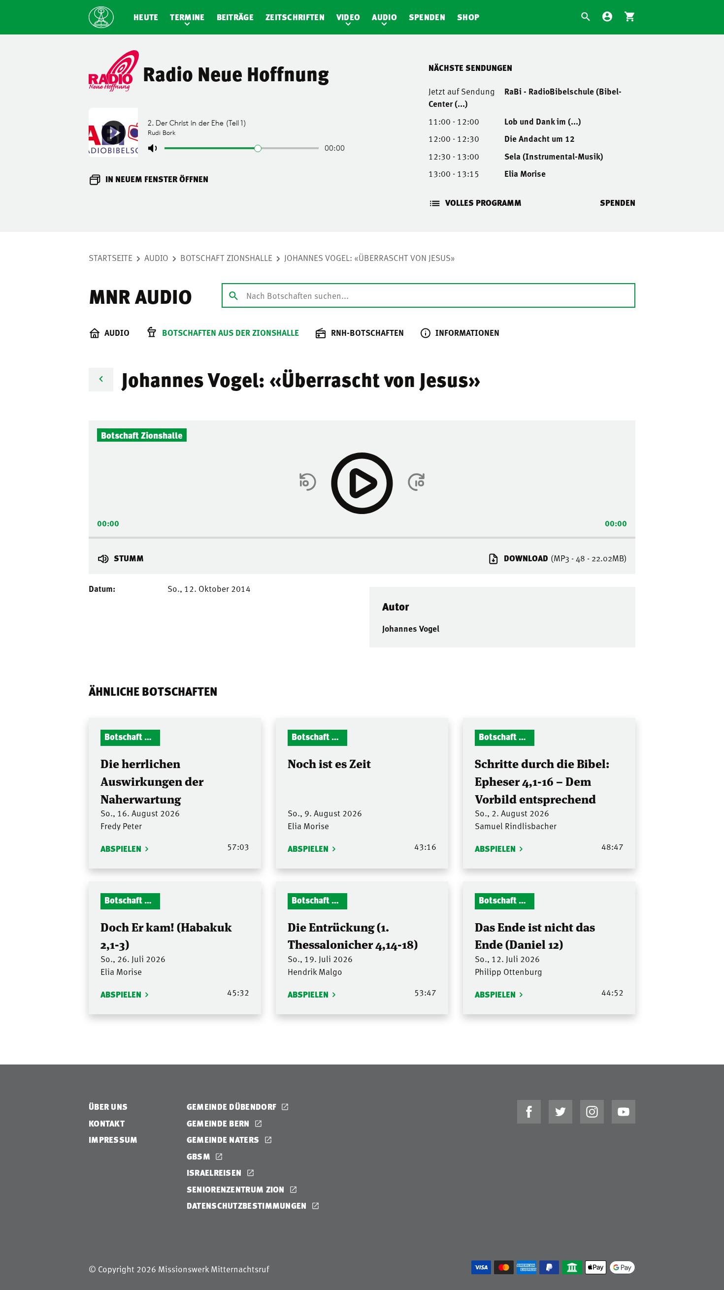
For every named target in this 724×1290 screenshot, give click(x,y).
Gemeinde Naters (224, 1139)
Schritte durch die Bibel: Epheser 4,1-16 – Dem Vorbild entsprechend (542, 780)
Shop (468, 17)
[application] (362, 534)
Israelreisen (215, 1172)
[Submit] (233, 295)
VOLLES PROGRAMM (483, 202)
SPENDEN (617, 202)
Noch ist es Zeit (329, 763)
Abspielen (120, 848)
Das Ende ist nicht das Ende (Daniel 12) (535, 935)
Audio (384, 17)
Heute (146, 17)
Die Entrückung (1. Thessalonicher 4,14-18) (353, 935)
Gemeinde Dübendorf (233, 1106)
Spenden (427, 17)
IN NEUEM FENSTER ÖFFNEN (156, 179)
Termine (187, 17)
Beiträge (235, 17)
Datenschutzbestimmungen (248, 1205)
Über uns (108, 1106)
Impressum (113, 1139)
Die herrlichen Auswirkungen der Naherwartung (151, 780)
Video (348, 17)
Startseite (110, 257)
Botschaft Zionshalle (226, 257)
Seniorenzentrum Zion (237, 1189)
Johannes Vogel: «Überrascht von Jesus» (369, 257)
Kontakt (107, 1123)
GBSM (200, 1156)
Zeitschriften (295, 17)
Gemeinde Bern (219, 1123)
